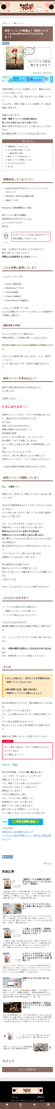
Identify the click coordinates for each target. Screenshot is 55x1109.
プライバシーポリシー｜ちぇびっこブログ (27, 1101)
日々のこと (8, 857)
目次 (24, 141)
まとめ (10, 166)
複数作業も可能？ (17, 153)
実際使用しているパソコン (18, 146)
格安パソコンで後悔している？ (20, 160)
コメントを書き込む (27, 1069)
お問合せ (40, 1097)
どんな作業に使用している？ (19, 150)
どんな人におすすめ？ (17, 163)
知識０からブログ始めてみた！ (16, 832)
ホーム (15, 1097)
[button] (49, 563)
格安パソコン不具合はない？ (19, 156)
